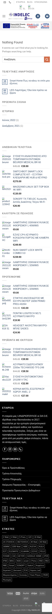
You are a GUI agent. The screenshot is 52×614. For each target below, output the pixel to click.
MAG (12, 561)
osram (26, 561)
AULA (41, 547)
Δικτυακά (17, 570)
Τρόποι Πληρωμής (11, 479)
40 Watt (34, 542)
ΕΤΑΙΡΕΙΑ (20, 2)
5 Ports (22, 537)
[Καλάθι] (47, 16)
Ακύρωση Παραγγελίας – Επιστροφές (21, 485)
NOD (19, 561)
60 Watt (43, 542)
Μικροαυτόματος (10, 575)
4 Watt (14, 537)
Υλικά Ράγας (35, 575)
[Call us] (20, 449)
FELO (42, 551)
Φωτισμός (7, 580)
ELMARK (25, 551)
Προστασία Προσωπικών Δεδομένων (21, 490)
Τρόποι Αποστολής (12, 473)
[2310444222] (10, 2)
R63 (47, 561)
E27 (4, 551)
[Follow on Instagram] (10, 449)
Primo (33, 561)
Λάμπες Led (35, 570)
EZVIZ (34, 551)
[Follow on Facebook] (4, 449)
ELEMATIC (13, 551)
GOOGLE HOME (34, 556)
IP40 (5, 561)
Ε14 (25, 570)
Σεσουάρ (23, 575)
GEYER (21, 556)
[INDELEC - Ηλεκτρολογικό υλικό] (20, 16)
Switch (30, 565)
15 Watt (37, 537)
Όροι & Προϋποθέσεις (13, 468)
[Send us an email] (15, 449)
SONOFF (21, 565)
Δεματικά (7, 570)
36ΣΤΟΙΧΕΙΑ (22, 542)
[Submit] (47, 59)
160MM (6, 547)
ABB (25, 547)
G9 (14, 556)
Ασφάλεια (40, 565)
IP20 (46, 556)
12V (30, 537)
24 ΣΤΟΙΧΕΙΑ (8, 542)
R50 (40, 561)
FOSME (6, 556)
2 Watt (6, 537)
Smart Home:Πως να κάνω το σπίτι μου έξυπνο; (30, 82)
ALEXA (33, 547)
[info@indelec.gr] (5, 2)
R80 (4, 565)
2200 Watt (16, 547)
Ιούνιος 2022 (8, 120)
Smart (11, 565)
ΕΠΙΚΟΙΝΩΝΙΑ (41, 2)
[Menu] (4, 16)
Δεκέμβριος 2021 (11, 126)
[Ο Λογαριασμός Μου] (38, 16)
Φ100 (45, 575)
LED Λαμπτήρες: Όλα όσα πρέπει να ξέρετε (28, 91)
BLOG (29, 2)
